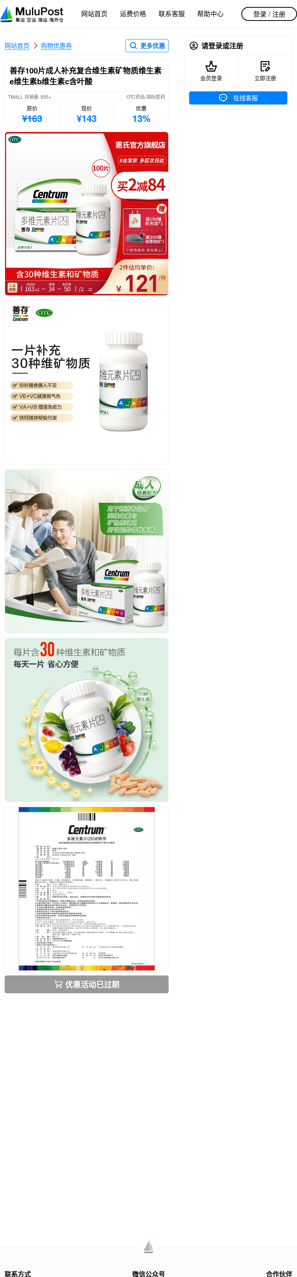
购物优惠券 (56, 45)
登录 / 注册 (269, 14)
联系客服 (172, 13)
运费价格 (133, 13)
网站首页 (94, 13)
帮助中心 (210, 13)
